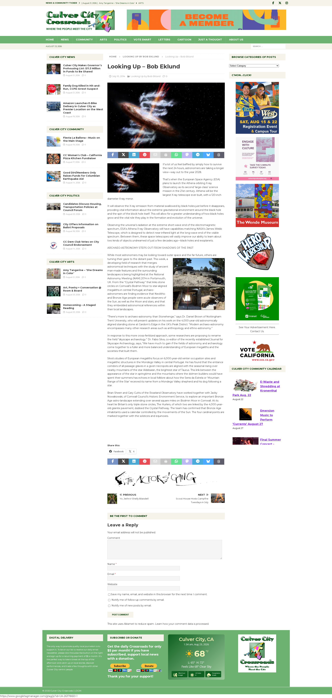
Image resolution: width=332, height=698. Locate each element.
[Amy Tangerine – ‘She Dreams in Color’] (54, 274)
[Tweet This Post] (123, 155)
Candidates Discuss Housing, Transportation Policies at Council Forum (82, 207)
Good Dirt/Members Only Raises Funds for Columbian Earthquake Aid (81, 175)
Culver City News (62, 57)
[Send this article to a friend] (155, 155)
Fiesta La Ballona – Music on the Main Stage (81, 139)
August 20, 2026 (73, 214)
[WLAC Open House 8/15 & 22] (257, 131)
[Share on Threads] (219, 155)
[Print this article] (165, 155)
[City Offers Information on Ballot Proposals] (54, 228)
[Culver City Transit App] (257, 318)
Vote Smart (142, 39)
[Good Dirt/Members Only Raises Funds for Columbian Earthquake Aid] (54, 176)
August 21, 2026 (73, 75)
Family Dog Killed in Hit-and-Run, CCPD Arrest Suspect (81, 87)
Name (111, 564)
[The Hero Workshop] (257, 271)
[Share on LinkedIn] (134, 155)
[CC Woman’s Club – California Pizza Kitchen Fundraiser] (54, 159)
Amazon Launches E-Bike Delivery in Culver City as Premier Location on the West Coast (83, 108)
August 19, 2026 (73, 116)
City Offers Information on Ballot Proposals (80, 226)
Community (84, 39)
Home (50, 39)
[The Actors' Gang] (166, 484)
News (65, 39)
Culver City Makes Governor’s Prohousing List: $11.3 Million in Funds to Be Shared (82, 68)
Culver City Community (66, 129)
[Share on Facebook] (112, 155)
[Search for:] (268, 46)
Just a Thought (210, 39)
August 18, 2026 (73, 231)
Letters (164, 39)
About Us (236, 39)
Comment (113, 538)
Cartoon (184, 39)
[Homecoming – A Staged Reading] (54, 308)
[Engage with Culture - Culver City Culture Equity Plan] (257, 178)
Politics (120, 39)
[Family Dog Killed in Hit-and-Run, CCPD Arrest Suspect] (54, 89)
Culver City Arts (61, 261)
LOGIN (77, 690)
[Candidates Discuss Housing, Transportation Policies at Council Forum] (54, 207)
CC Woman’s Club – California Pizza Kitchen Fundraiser (82, 157)
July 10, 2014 (118, 76)
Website (112, 584)
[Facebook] (273, 3)
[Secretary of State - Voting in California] (257, 359)
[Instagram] (287, 3)
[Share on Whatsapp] (176, 155)
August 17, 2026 (73, 162)
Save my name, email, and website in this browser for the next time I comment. (159, 594)
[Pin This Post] (144, 155)
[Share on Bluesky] (208, 155)
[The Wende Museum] (257, 225)
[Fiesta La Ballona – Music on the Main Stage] (54, 141)
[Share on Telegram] (197, 155)
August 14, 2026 (73, 182)
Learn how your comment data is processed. (182, 623)
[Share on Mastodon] (187, 155)
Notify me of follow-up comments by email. (138, 599)
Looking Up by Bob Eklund (145, 76)
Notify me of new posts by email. (131, 605)
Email (111, 574)
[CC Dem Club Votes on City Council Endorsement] (54, 245)
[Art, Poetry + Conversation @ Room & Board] (54, 291)
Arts (103, 39)
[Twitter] (280, 3)
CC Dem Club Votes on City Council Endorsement (81, 243)
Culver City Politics (64, 195)
